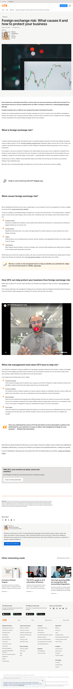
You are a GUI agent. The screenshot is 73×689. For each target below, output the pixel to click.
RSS (21, 655)
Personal (11, 1)
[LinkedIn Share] (6, 520)
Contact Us (57, 630)
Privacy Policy (58, 641)
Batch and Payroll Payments (8, 654)
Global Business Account (8, 628)
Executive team (58, 664)
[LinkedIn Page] (54, 608)
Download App (5, 661)
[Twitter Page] (57, 608)
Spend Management (6, 648)
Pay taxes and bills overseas (44, 639)
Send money (40, 630)
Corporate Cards (6, 632)
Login (19, 620)
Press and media (41, 653)
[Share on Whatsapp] (11, 520)
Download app (41, 632)
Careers (57, 667)
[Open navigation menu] (69, 5)
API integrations (41, 650)
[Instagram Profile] (66, 608)
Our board (57, 662)
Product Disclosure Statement (62, 637)
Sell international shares (43, 643)
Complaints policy (59, 634)
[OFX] (4, 6)
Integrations (5, 656)
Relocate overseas (42, 637)
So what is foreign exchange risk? (30, 143)
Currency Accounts (6, 643)
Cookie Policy (21, 685)
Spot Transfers (5, 637)
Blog (7, 9)
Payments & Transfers (7, 630)
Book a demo (66, 620)
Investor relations (59, 655)
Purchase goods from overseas (45, 641)
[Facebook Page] (50, 608)
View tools (37, 266)
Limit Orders (5, 641)
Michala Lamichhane (14, 32)
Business (4, 1)
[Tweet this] (8, 520)
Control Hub (5, 646)
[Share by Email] (14, 520)
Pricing (3, 658)
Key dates (57, 653)
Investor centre (58, 648)
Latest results (58, 650)
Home (3, 9)
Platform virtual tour (24, 628)
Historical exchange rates (26, 634)
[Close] (42, 680)
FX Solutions (5, 634)
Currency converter (24, 630)
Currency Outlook (24, 648)
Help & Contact (48, 620)
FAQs (32, 620)
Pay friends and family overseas (45, 634)
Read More (4, 591)
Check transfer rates (42, 628)
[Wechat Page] (60, 608)
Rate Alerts (22, 637)
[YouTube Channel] (63, 608)
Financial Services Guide (61, 639)
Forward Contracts (6, 639)
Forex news (22, 650)
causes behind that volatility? (20, 209)
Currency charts (23, 639)
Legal (56, 632)
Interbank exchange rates (26, 632)
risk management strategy (32, 257)
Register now (38, 181)
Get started (63, 5)
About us (57, 628)
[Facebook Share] (3, 520)
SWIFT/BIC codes (24, 641)
